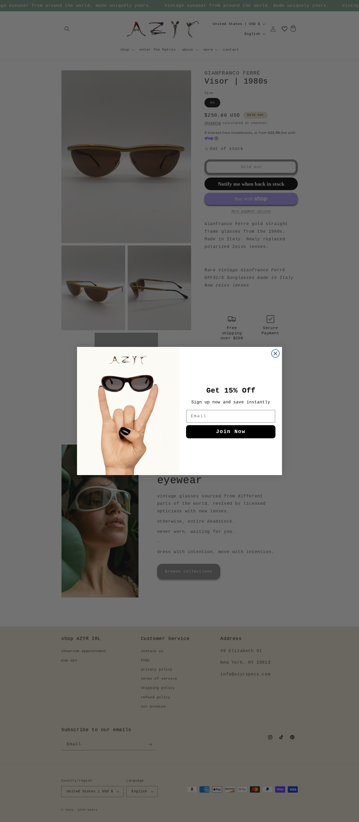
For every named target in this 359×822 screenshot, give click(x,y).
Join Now (230, 432)
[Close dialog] (275, 353)
